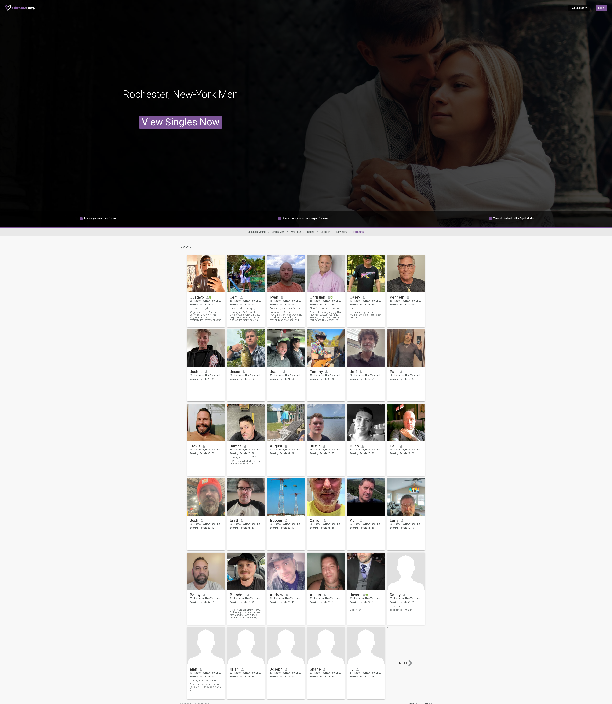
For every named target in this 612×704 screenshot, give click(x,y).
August (276, 446)
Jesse (235, 371)
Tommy (316, 371)
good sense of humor (401, 610)
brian (234, 669)
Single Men (278, 231)
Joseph (276, 669)
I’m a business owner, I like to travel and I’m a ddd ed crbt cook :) (206, 687)
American (296, 231)
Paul (393, 371)
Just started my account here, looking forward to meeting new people (366, 315)
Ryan (274, 297)
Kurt (353, 520)
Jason (355, 595)
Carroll (315, 520)
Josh (194, 520)
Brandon (237, 595)
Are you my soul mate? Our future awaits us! (286, 308)
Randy (395, 595)
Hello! (352, 308)
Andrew (276, 595)
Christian (317, 297)
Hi (351, 606)
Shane (315, 669)
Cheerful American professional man (326, 308)
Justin (275, 371)
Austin (315, 595)
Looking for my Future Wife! (243, 457)
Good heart (355, 610)
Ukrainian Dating (257, 231)
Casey (355, 297)
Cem (234, 297)
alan (193, 669)
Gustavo (197, 297)
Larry (394, 520)
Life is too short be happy (242, 308)
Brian (354, 446)
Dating (310, 231)
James (236, 446)
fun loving (395, 606)
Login (601, 7)
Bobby (195, 595)
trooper (276, 520)
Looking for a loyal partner (203, 680)
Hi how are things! (199, 308)
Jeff (353, 371)
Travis (195, 446)
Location (325, 231)
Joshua (196, 371)
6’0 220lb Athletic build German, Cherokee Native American (245, 462)
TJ (352, 669)
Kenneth (397, 297)
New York (341, 231)
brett (234, 520)
